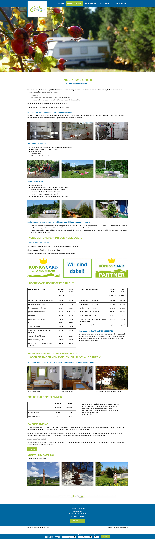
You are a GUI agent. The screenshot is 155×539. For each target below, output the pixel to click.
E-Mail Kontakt (77, 521)
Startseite (60, 3)
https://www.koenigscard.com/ (65, 253)
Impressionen (105, 3)
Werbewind (122, 527)
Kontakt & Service (119, 3)
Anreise (64, 534)
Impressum (30, 527)
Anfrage (32, 449)
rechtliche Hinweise (44, 527)
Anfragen (105, 536)
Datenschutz (36, 527)
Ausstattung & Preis (74, 3)
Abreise (80, 534)
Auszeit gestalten (91, 3)
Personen (96, 534)
